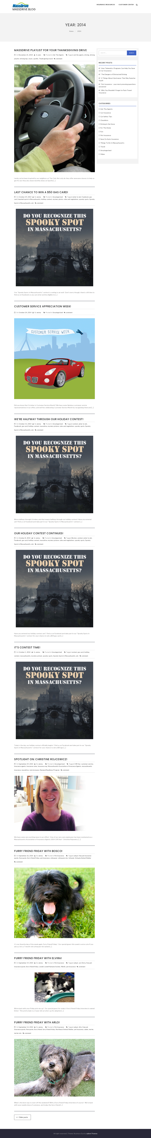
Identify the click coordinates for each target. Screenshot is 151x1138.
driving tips (24, 59)
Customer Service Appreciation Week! (42, 306)
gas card (25, 426)
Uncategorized (58, 197)
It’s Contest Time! (27, 647)
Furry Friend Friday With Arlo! (37, 1022)
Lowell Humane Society (52, 967)
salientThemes (91, 1133)
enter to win (77, 197)
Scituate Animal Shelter (83, 858)
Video (102, 154)
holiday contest (46, 199)
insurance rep (42, 766)
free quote (22, 858)
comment (59, 59)
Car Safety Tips (106, 116)
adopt (76, 856)
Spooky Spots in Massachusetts (64, 656)
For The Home (105, 128)
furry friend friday (33, 858)
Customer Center (126, 5)
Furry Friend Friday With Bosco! (38, 851)
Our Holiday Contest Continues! (38, 533)
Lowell (41, 967)
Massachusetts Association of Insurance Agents (64, 766)
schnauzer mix (63, 858)
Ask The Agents (58, 55)
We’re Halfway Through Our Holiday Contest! (48, 419)
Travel (102, 147)
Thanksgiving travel (46, 59)
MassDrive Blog (23, 9)
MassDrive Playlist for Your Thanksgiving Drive (50, 50)
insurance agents (20, 766)
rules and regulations (71, 199)
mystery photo (58, 199)
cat (80, 963)
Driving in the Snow (107, 124)
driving (86, 55)
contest (75, 424)
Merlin (63, 967)
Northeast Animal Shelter (64, 1029)
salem (86, 1029)
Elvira (84, 963)
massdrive (43, 426)
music (31, 59)
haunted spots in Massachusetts (29, 199)
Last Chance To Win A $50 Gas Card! (41, 192)
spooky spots (84, 199)
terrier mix (18, 1033)
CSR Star (77, 764)
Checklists (104, 120)
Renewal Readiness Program (50, 770)
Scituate (71, 858)
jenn (39, 55)
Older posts (23, 1117)
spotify (35, 59)
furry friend (38, 1029)
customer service (87, 764)
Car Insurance (105, 113)
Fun (101, 132)
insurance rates (32, 766)
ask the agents (79, 55)
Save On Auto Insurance (109, 139)
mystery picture (53, 426)
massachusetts (25, 656)
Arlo (80, 1027)
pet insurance (45, 858)
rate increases (34, 770)
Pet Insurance (59, 856)
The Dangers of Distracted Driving (114, 74)
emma (39, 197)
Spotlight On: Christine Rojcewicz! (40, 759)
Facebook (85, 197)
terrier (91, 1029)
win (32, 203)
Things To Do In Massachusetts (112, 143)
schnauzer (53, 858)
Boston (74, 538)
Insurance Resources (106, 5)
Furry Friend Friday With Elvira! (38, 958)
